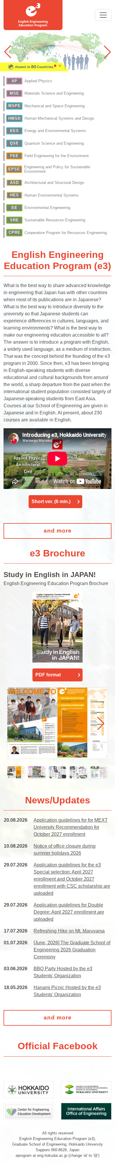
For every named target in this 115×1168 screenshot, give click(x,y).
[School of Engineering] (86, 1089)
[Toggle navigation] (103, 15)
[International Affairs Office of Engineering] (86, 1110)
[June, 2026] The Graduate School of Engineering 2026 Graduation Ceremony (72, 949)
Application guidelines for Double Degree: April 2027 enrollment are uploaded (69, 912)
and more (58, 531)
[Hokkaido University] (29, 1089)
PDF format (48, 674)
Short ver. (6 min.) (51, 501)
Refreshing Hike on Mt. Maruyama (69, 930)
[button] (107, 51)
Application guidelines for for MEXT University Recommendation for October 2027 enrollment (71, 827)
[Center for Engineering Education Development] (29, 1110)
